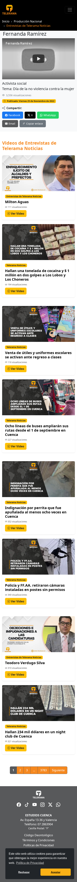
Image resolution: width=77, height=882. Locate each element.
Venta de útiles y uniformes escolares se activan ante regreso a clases (38, 354)
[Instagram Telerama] (42, 804)
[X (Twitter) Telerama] (50, 804)
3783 (43, 770)
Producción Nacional (28, 21)
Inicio (5, 21)
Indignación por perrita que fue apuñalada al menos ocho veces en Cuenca (35, 512)
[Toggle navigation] (70, 9)
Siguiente (58, 770)
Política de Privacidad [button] (30, 862)
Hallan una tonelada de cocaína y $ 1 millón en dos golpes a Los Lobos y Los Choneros (37, 275)
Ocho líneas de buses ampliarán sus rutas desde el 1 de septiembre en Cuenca (36, 430)
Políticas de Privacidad (38, 845)
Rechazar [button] (24, 872)
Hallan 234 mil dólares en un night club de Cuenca (35, 734)
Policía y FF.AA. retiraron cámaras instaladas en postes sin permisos (35, 587)
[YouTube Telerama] (34, 804)
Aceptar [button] (55, 872)
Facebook (14, 115)
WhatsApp (50, 115)
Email (12, 123)
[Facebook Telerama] (19, 804)
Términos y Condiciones (38, 840)
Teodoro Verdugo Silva (25, 662)
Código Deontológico (38, 835)
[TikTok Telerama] (27, 804)
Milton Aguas (17, 201)
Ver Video (17, 214)
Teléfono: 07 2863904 (38, 824)
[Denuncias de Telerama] (58, 804)
